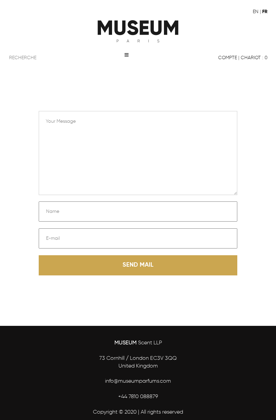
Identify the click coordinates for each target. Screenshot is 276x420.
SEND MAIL (138, 265)
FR (265, 11)
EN (255, 11)
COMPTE (227, 57)
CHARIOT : (254, 57)
